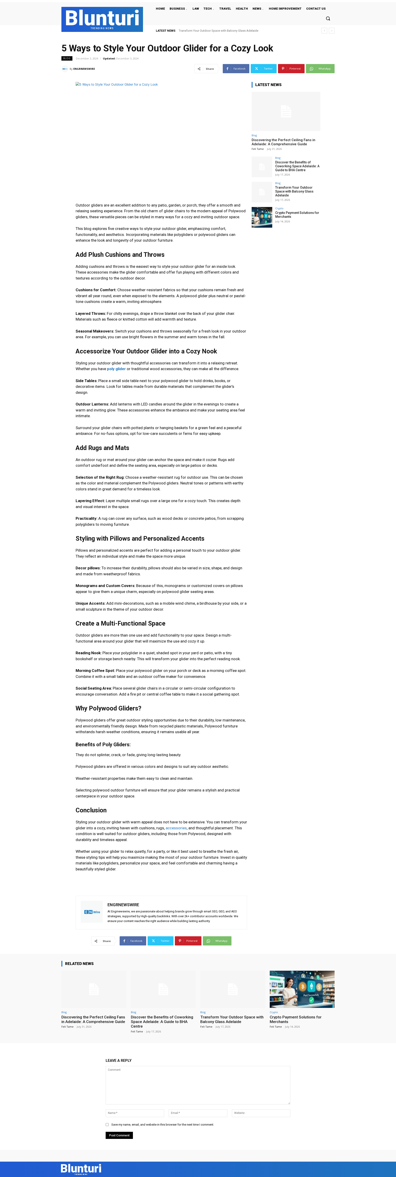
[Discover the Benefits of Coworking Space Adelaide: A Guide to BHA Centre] (262, 167)
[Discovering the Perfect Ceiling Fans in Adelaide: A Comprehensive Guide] (286, 111)
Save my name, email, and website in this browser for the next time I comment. (162, 1124)
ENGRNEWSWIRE (84, 68)
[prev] (324, 31)
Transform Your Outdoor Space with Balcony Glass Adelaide (294, 191)
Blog (67, 58)
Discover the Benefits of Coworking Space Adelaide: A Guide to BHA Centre (297, 166)
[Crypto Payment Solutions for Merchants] (262, 217)
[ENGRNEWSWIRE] (65, 68)
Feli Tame (258, 149)
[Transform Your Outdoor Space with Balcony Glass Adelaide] (262, 192)
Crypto (279, 208)
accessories (176, 828)
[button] (328, 18)
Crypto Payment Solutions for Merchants (205, 30)
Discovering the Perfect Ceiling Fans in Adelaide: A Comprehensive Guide (283, 142)
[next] (332, 31)
